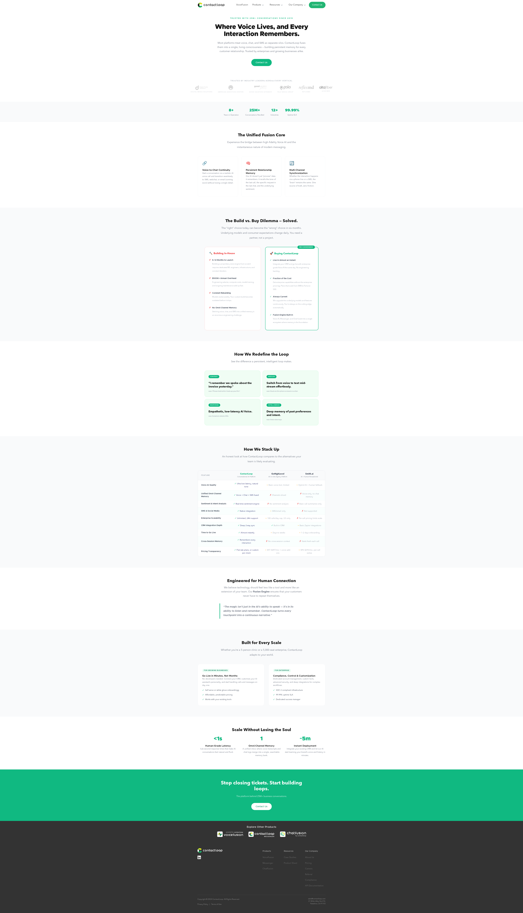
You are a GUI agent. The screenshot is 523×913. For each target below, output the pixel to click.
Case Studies (290, 857)
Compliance (311, 880)
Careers (308, 869)
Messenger (268, 863)
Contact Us (317, 5)
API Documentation (314, 886)
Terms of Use (216, 904)
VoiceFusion (242, 5)
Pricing (308, 863)
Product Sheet (290, 863)
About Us (309, 857)
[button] (258, 5)
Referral (308, 875)
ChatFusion (268, 869)
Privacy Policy (202, 904)
